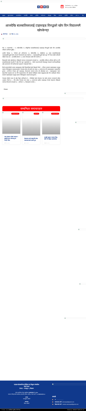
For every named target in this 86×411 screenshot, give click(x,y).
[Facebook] (44, 7)
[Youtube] (41, 7)
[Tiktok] (47, 7)
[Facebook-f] (38, 7)
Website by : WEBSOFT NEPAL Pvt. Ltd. (75, 409)
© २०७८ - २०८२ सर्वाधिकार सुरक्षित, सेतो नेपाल (11, 409)
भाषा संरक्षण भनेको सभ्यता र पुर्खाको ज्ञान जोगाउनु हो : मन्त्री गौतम (11, 138)
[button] (83, 15)
